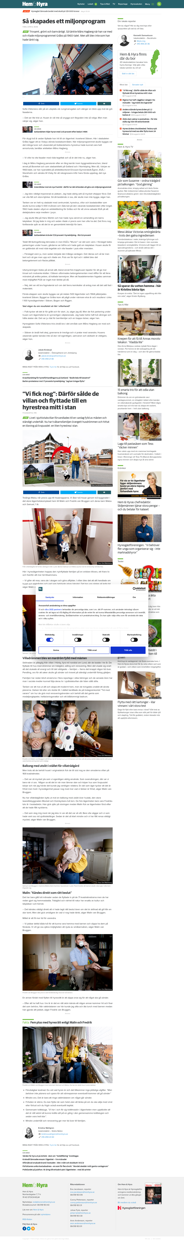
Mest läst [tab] (124, 84)
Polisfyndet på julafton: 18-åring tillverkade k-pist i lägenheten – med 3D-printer (57, 1170)
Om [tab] (134, 597)
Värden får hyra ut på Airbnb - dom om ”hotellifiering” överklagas (50, 1156)
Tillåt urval (92, 650)
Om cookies (156, 1239)
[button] (92, 4)
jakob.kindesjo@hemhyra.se (53, 356)
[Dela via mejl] (104, 103)
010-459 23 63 (47, 1137)
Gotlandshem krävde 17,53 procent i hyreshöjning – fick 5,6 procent (62, 235)
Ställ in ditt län (128, 73)
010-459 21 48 (47, 359)
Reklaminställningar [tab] (106, 597)
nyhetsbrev (45, 1214)
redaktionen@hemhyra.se (44, 1202)
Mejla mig (141, 41)
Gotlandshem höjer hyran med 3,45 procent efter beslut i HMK (60, 132)
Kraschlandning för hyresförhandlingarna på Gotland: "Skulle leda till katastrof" (57, 378)
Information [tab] (78, 597)
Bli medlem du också (127, 1202)
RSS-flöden (27, 1219)
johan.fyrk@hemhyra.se (80, 1213)
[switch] (77, 640)
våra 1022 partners (53, 609)
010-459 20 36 (143, 44)
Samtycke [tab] (49, 597)
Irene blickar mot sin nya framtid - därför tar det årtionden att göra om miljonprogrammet (72, 187)
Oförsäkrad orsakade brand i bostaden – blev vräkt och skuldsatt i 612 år (53, 1163)
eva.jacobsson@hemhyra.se (82, 1192)
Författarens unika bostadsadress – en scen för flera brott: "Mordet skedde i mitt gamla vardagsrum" (66, 1166)
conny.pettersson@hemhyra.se (83, 1202)
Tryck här (53, 367)
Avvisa (56, 650)
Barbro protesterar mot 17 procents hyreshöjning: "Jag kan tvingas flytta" (54, 381)
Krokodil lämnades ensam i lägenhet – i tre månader (45, 1159)
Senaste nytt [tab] (137, 84)
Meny (147, 4)
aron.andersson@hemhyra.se (82, 1223)
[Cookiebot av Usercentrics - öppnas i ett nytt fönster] (135, 589)
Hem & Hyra (38, 1209)
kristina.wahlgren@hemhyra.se (54, 1134)
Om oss (147, 1239)
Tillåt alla (128, 650)
